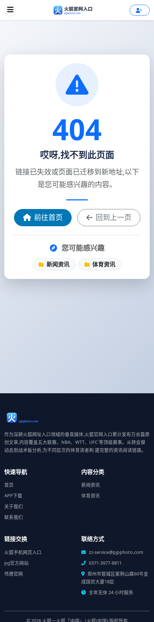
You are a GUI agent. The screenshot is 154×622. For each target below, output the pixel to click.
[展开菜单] (10, 10)
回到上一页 (113, 217)
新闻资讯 (57, 264)
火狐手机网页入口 (23, 552)
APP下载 (13, 496)
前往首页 (48, 217)
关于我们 (13, 506)
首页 (9, 485)
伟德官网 (13, 574)
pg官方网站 (16, 563)
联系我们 (13, 517)
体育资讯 (103, 264)
